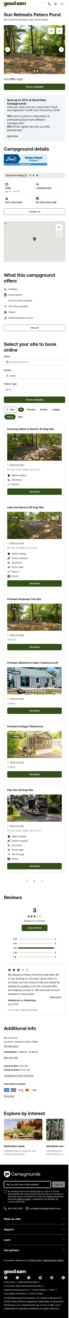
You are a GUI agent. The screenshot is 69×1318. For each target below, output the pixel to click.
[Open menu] (62, 4)
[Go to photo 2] (34, 458)
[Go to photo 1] (31, 458)
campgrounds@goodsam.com (45, 1208)
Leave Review (34, 928)
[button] (12, 136)
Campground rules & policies (19, 1075)
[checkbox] (5, 1191)
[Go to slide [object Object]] (31, 71)
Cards (10, 417)
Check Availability (34, 399)
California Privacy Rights (53, 1260)
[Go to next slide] (61, 49)
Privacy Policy (35, 1260)
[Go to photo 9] (46, 755)
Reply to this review (29, 1010)
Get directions (11, 1046)
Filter (12, 409)
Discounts (9, 1096)
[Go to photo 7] (42, 691)
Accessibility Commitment (15, 1294)
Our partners (11, 1250)
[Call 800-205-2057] (49, 4)
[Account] (55, 4)
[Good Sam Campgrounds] (22, 1174)
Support (9, 1229)
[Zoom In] (59, 227)
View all (35, 328)
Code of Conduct (36, 1294)
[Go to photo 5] (36, 691)
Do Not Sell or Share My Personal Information (23, 1286)
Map (20, 417)
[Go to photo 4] (33, 691)
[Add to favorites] (59, 31)
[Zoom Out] (59, 234)
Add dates (34, 491)
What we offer (12, 1219)
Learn (7, 1239)
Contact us (34, 211)
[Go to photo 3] (37, 458)
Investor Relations (39, 1290)
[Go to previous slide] (7, 49)
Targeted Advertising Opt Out (16, 1290)
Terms (52, 1290)
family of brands (24, 1199)
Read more (55, 997)
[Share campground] (51, 31)
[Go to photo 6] (39, 691)
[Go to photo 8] (44, 691)
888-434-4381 (11, 1057)
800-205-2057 (15, 1208)
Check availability (34, 87)
